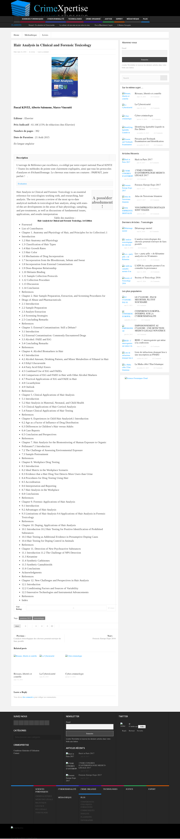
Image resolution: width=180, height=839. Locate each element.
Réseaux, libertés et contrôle (23, 675)
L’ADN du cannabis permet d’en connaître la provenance (150, 266)
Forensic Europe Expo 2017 (148, 184)
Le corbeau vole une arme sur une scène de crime (75, 25)
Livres (45, 34)
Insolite (85, 813)
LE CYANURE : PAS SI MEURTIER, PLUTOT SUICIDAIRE (145, 299)
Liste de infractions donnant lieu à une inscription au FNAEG (151, 353)
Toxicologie (41, 812)
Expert (119, 18)
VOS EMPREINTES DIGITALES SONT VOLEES (150, 208)
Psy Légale (41, 809)
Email (124, 48)
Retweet (132, 730)
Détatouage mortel (143, 228)
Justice (108, 18)
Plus (145, 18)
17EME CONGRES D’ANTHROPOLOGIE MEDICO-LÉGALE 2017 (150, 172)
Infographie (87, 820)
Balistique (40, 802)
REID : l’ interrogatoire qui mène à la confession (150, 341)
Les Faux (39, 806)
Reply (124, 730)
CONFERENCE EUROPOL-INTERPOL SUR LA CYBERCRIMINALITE (147, 313)
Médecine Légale (44, 799)
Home (16, 34)
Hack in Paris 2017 (143, 159)
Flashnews (86, 817)
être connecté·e (28, 697)
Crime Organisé (93, 18)
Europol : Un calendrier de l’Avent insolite (42, 25)
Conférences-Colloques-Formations (87, 804)
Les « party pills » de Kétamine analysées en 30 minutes (149, 254)
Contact (16, 753)
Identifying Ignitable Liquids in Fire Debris (149, 127)
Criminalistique (43, 796)
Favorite (140, 730)
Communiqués (87, 810)
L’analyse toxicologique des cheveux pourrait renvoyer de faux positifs (37, 638)
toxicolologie (39, 618)
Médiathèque (133, 18)
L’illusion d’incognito (124, 25)
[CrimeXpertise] (50, 11)
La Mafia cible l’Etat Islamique (149, 364)
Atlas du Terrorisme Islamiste (148, 196)
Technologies (75, 18)
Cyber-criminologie (74, 673)
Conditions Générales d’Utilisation (26, 750)
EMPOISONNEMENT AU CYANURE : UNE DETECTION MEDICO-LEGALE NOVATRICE (150, 328)
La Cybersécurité (47, 673)
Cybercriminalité (55, 18)
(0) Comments (155, 97)
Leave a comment (43, 52)
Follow (142, 726)
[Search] (163, 77)
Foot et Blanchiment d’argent (104, 25)
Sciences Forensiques (32, 18)
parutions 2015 (25, 618)
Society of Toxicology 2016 (147, 277)
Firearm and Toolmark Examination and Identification (149, 139)
